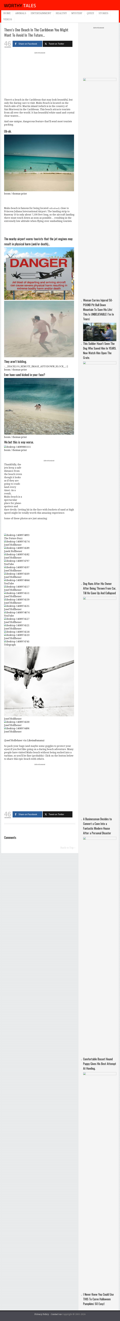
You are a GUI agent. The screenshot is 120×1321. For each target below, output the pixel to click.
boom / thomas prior (15, 193)
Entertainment (41, 13)
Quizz (90, 13)
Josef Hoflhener (13, 544)
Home (7, 13)
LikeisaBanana (35, 740)
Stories (103, 13)
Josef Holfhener (13, 628)
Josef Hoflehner (14, 740)
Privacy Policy (42, 1314)
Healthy (61, 13)
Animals (20, 13)
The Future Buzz (13, 538)
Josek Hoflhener (13, 551)
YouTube (9, 564)
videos (7, 19)
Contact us (56, 1314)
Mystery (76, 13)
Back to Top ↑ (67, 847)
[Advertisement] (39, 75)
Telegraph (10, 644)
